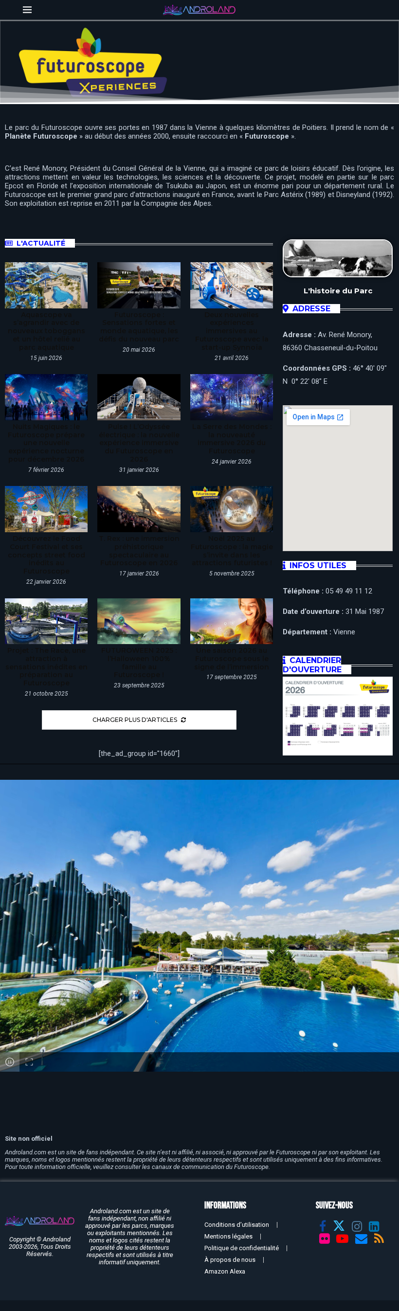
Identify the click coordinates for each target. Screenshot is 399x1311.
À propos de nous (229, 1259)
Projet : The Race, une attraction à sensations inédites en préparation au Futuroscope (46, 666)
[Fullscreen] (29, 1062)
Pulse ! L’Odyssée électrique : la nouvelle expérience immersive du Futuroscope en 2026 (139, 443)
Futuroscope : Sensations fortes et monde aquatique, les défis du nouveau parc (139, 326)
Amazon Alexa (224, 1271)
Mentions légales (228, 1236)
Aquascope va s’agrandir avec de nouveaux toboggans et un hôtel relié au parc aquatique (46, 331)
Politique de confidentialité (241, 1248)
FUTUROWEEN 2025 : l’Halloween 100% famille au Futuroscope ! (139, 662)
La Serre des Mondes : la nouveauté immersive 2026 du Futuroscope (232, 438)
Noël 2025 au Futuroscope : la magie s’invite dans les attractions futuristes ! (232, 550)
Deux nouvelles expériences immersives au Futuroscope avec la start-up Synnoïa (232, 331)
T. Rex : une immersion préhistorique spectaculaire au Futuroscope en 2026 (139, 550)
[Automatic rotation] (9, 1062)
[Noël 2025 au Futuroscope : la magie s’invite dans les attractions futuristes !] (231, 509)
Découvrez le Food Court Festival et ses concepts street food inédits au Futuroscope (46, 554)
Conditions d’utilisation (236, 1224)
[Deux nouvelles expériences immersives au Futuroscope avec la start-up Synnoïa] (231, 285)
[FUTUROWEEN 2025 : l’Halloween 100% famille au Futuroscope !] (138, 621)
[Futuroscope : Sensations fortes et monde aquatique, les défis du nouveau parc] (138, 285)
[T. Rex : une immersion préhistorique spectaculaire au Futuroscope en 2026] (138, 509)
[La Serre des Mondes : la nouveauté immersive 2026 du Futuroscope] (231, 397)
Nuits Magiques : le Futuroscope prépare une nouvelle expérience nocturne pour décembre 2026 (46, 443)
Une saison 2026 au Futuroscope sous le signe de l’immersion (231, 658)
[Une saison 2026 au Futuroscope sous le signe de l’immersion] (231, 621)
